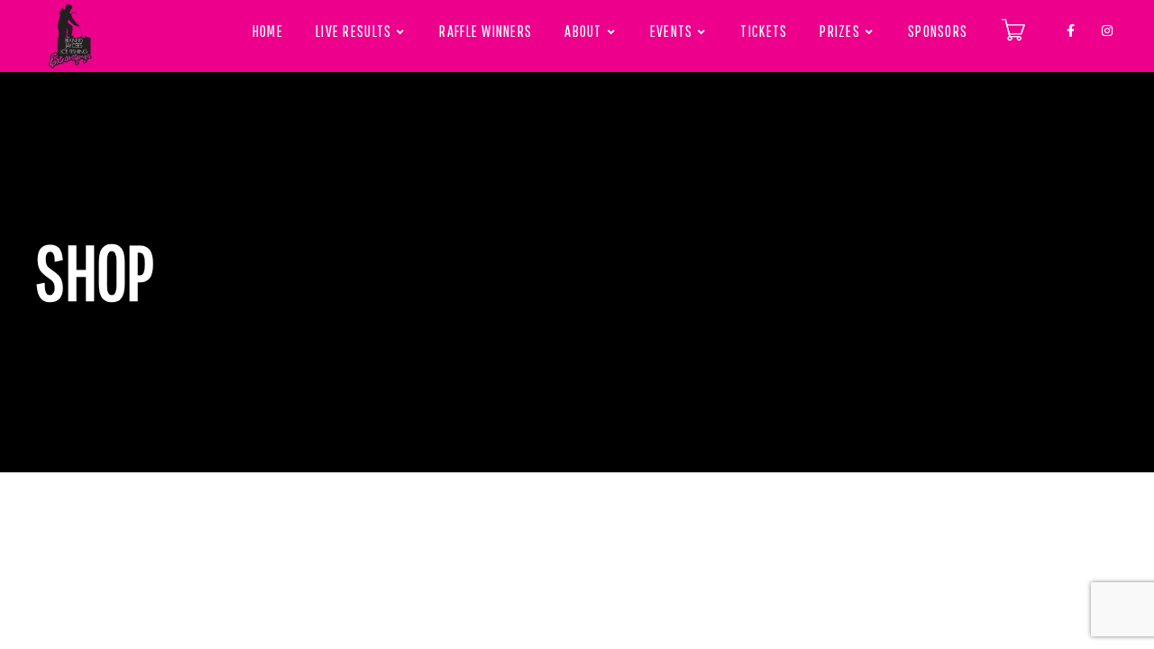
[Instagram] (1107, 27)
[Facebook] (1071, 27)
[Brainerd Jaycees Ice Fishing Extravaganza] (70, 36)
